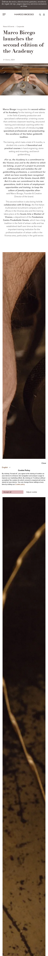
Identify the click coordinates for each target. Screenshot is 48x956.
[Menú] (4, 14)
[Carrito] (44, 15)
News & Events (9, 26)
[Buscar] (38, 15)
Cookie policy (20, 484)
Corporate (20, 26)
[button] (6, 467)
